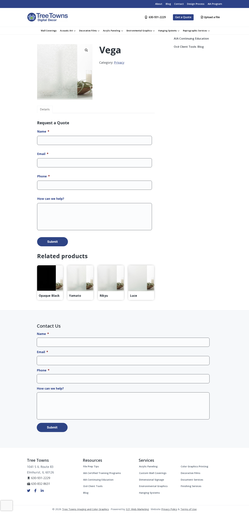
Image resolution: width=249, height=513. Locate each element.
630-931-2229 (40, 478)
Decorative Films (190, 473)
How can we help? (50, 199)
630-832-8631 (40, 484)
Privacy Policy (169, 509)
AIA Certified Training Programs (102, 473)
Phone (43, 176)
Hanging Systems (149, 492)
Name (43, 131)
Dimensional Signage (151, 479)
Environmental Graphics (153, 486)
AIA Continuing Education (191, 38)
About (158, 3)
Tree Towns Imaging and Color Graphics (85, 509)
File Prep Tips (91, 466)
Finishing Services (191, 486)
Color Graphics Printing (194, 466)
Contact (179, 3)
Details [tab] (45, 109)
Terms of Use (188, 509)
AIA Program (215, 3)
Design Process (195, 3)
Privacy (119, 62)
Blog (168, 3)
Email (42, 154)
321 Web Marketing (137, 509)
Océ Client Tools (185, 47)
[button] (86, 50)
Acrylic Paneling (148, 466)
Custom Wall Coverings (152, 473)
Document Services (192, 479)
